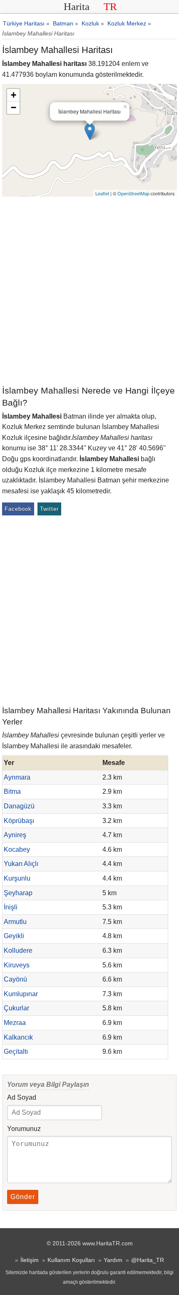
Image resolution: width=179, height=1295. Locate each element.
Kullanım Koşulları (71, 1260)
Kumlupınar (21, 993)
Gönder (22, 1196)
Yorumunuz (24, 1128)
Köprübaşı (19, 820)
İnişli (10, 907)
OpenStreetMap (133, 193)
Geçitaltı (16, 1051)
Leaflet (102, 193)
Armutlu (15, 921)
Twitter (49, 509)
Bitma (12, 791)
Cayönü (15, 979)
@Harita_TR (147, 1260)
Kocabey (17, 849)
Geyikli (14, 935)
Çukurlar (16, 1008)
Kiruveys (17, 965)
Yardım (113, 1260)
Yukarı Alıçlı (21, 863)
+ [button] (13, 95)
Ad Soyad (21, 1097)
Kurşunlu (17, 878)
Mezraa (15, 1022)
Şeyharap (18, 892)
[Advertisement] (89, 290)
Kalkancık (18, 1037)
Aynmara (17, 777)
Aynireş (15, 834)
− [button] (13, 107)
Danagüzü (19, 806)
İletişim (29, 1260)
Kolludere (18, 950)
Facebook (18, 509)
